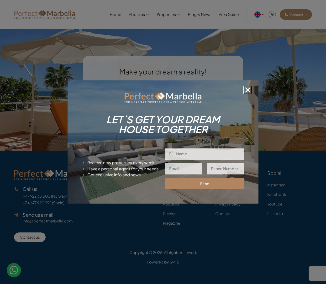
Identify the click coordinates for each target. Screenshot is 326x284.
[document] (163, 142)
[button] (247, 90)
